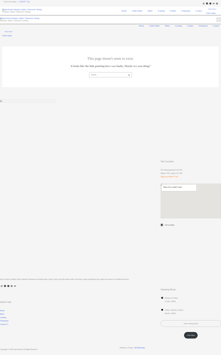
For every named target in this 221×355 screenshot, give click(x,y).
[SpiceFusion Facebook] (5, 286)
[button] (212, 9)
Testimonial (4, 321)
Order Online (211, 13)
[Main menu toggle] (218, 19)
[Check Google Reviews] (12, 286)
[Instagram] (210, 3)
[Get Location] (167, 225)
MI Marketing (140, 348)
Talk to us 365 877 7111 (169, 177)
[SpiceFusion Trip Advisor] (15, 286)
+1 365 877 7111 (24, 2)
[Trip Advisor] (214, 3)
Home (2, 311)
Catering (3, 317)
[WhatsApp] (204, 3)
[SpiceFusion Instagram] (8, 286)
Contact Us (4, 324)
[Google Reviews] (217, 3)
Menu (2, 314)
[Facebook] (207, 3)
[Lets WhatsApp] (2, 286)
